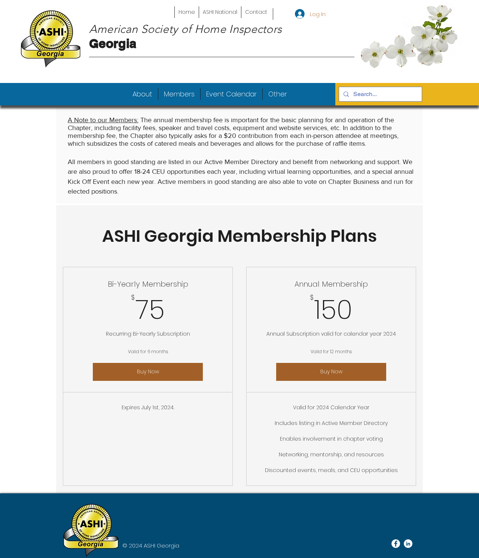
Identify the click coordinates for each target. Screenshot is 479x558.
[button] (142, 94)
